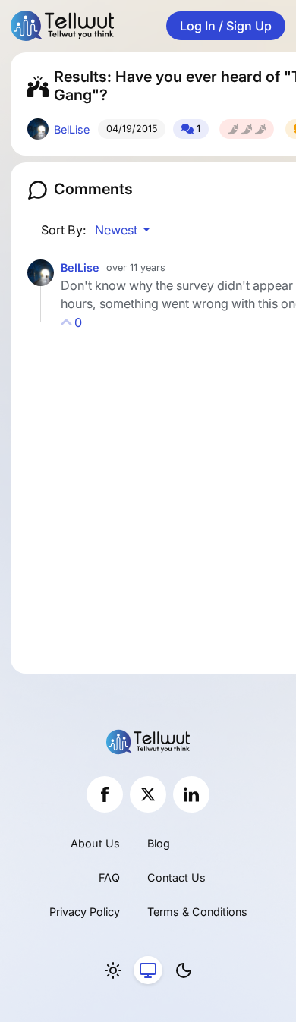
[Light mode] (113, 970)
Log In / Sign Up (226, 25)
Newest (117, 229)
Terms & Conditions (197, 911)
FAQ (109, 877)
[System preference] (148, 970)
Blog (158, 843)
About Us (95, 843)
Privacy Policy (84, 911)
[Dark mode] (183, 970)
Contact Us (176, 877)
